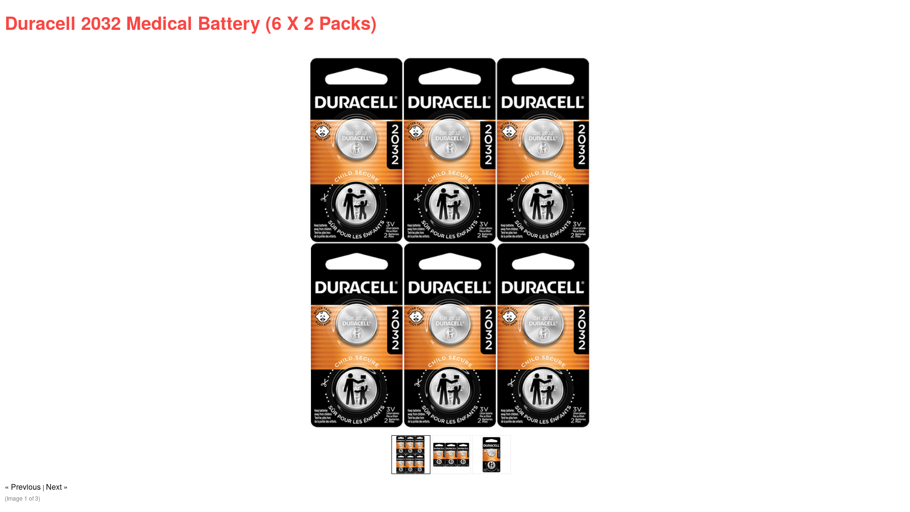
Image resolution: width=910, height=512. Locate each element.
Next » (57, 486)
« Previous (23, 486)
